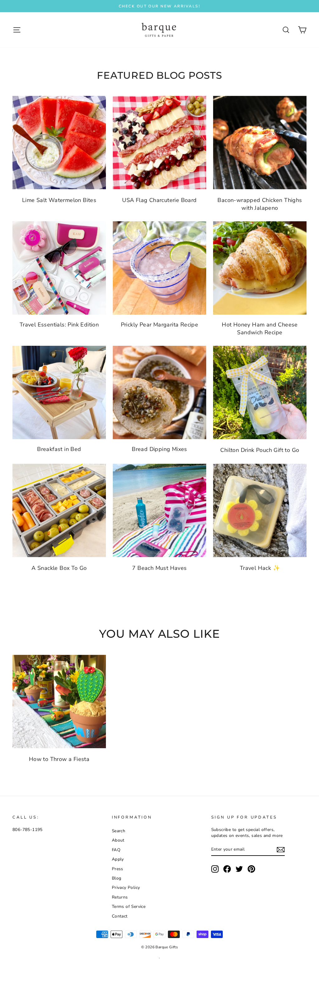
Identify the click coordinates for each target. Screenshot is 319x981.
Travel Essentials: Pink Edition (59, 324)
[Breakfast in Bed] (59, 392)
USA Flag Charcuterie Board (159, 200)
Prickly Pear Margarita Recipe (159, 324)
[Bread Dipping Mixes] (159, 392)
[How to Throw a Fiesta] (59, 701)
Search (118, 831)
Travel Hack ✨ (260, 568)
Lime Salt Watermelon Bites (59, 200)
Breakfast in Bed (59, 449)
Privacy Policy (126, 887)
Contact (120, 916)
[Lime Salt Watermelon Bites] (59, 142)
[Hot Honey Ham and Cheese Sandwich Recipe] (260, 268)
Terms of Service (128, 906)
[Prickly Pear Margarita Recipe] (159, 268)
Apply (118, 859)
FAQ (116, 850)
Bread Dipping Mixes (159, 449)
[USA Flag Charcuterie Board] (159, 142)
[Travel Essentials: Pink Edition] (59, 268)
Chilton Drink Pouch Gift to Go (259, 450)
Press (117, 869)
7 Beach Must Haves (159, 568)
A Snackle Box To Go (59, 568)
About (118, 840)
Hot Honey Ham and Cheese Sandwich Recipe (260, 328)
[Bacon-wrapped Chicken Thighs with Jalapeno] (260, 142)
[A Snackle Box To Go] (59, 510)
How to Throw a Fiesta (59, 759)
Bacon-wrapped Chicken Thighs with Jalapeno (259, 204)
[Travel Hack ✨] (260, 510)
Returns (120, 897)
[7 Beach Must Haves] (159, 510)
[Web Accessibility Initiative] (2, 973)
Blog (116, 878)
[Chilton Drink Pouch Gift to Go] (260, 392)
